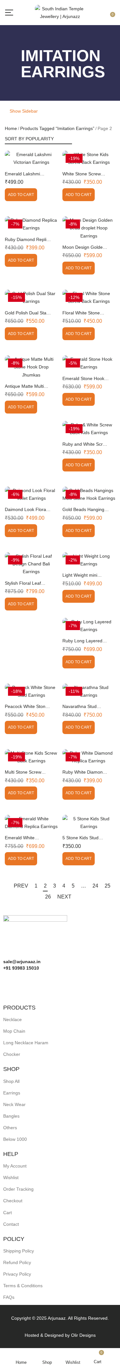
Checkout (12, 1200)
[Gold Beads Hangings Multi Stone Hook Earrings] (89, 494)
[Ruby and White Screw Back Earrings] (89, 428)
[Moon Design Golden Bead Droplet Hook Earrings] (89, 227)
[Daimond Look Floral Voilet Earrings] (31, 494)
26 (48, 896)
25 (107, 886)
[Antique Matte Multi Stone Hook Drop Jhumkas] (31, 366)
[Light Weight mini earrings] (89, 560)
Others (10, 1127)
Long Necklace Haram (25, 1042)
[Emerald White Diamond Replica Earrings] (31, 822)
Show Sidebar (23, 111)
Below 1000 (15, 1139)
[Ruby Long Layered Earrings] (89, 625)
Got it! (94, 10)
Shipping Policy (18, 1250)
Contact (11, 1224)
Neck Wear (14, 1104)
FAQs (8, 1297)
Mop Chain (14, 1031)
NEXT (64, 896)
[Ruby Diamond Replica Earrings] (31, 224)
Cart (7, 1212)
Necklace (12, 1019)
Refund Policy (17, 1262)
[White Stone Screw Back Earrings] (89, 158)
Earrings (11, 1092)
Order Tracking (18, 1189)
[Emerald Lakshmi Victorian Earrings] (31, 158)
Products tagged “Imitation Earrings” (57, 128)
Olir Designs (83, 1335)
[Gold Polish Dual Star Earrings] (31, 297)
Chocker (11, 1054)
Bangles (11, 1116)
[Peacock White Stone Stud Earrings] (31, 691)
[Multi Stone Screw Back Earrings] (31, 757)
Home (11, 128)
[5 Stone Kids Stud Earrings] (89, 822)
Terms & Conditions (23, 1285)
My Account (15, 1165)
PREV (21, 886)
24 (95, 886)
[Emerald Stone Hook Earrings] (89, 363)
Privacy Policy (17, 1274)
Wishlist (11, 1177)
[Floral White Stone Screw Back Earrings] (89, 297)
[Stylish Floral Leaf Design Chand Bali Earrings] (31, 563)
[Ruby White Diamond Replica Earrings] (89, 757)
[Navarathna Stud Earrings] (89, 691)
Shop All (11, 1081)
